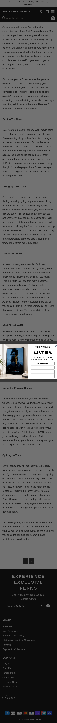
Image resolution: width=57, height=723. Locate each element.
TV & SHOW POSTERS (42, 368)
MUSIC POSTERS (43, 372)
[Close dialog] (55, 345)
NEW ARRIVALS (42, 376)
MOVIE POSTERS (42, 364)
